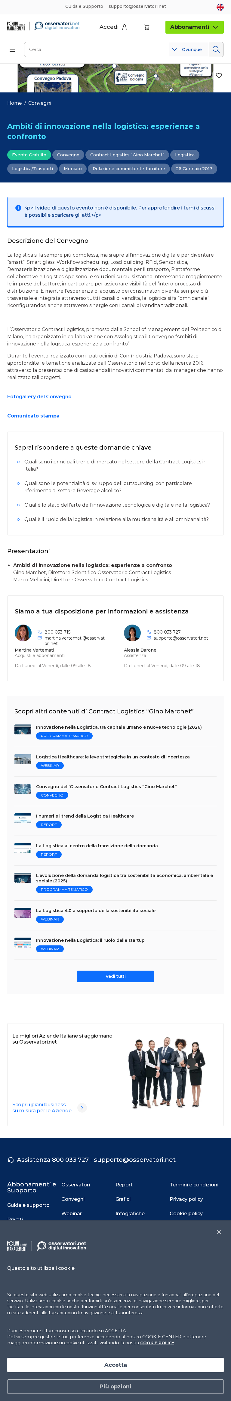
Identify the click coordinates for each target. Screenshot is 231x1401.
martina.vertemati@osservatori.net (75, 640)
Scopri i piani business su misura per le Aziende (42, 1107)
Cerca (216, 49)
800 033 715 (57, 632)
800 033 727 (167, 632)
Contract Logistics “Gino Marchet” (127, 155)
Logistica (185, 155)
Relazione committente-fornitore (129, 168)
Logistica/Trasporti (32, 168)
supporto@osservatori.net (181, 638)
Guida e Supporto (84, 6)
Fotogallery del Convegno (39, 396)
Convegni (39, 103)
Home (14, 103)
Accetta (115, 1365)
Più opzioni (115, 1386)
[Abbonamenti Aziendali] (82, 1108)
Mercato (73, 168)
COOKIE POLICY (157, 1342)
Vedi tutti (116, 976)
